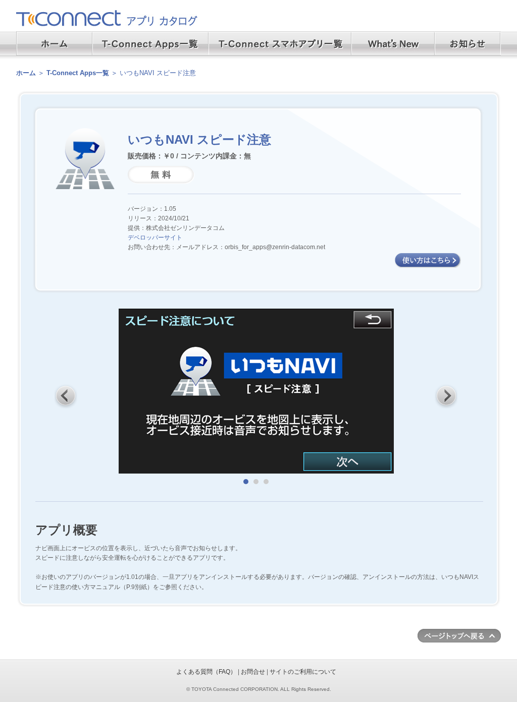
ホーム (26, 73)
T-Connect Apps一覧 (77, 73)
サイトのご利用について (303, 672)
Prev (66, 395)
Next (446, 395)
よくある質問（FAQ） (206, 672)
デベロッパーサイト (155, 238)
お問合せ (253, 672)
